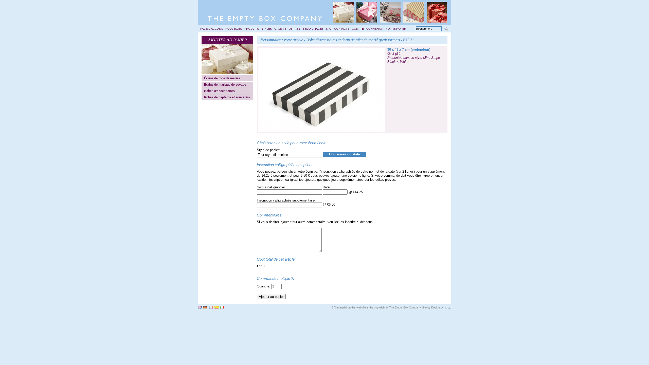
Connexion (374, 28)
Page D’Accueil (211, 28)
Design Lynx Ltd (441, 307)
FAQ (329, 28)
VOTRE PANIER (396, 28)
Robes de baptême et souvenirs (227, 97)
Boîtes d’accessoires (219, 91)
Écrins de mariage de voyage (225, 84)
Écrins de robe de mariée (222, 78)
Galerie (280, 28)
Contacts (341, 28)
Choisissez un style (344, 154)
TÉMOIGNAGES (313, 28)
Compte (358, 28)
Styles (266, 28)
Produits (251, 28)
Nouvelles (233, 28)
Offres (294, 28)
